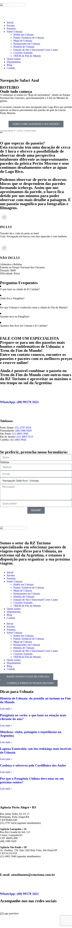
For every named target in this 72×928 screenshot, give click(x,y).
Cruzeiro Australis (22, 52)
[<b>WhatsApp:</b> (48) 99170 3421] (4, 392)
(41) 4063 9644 (18, 439)
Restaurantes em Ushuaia (26, 43)
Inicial (10, 22)
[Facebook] (4, 907)
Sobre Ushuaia (14, 31)
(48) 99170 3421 (20, 402)
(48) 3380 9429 (23, 430)
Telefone (4, 462)
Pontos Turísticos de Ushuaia (28, 37)
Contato (11, 68)
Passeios (11, 28)
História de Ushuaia (23, 46)
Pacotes (11, 25)
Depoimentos (14, 61)
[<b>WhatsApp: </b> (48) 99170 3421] (4, 884)
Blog (9, 64)
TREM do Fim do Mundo (27, 55)
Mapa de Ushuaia (22, 40)
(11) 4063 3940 (20, 433)
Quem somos (14, 58)
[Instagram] (13, 907)
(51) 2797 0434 (23, 427)
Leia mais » (6, 708)
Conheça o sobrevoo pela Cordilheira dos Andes (33, 765)
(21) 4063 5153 (25, 436)
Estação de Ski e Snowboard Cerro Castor (35, 49)
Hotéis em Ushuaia (23, 34)
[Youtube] (22, 907)
